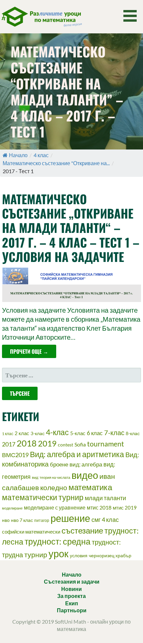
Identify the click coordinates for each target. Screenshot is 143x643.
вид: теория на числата (51, 477)
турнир (35, 554)
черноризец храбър (110, 555)
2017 (8, 444)
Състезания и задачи (71, 581)
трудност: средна (57, 541)
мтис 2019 (125, 508)
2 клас (22, 433)
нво (6, 520)
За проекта (71, 596)
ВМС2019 (15, 454)
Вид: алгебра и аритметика (77, 454)
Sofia (80, 444)
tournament (105, 444)
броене (59, 464)
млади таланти (105, 498)
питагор (41, 520)
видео (85, 475)
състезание (82, 530)
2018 (27, 443)
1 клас (7, 433)
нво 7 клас (22, 520)
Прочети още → (29, 351)
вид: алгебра (86, 464)
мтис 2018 (99, 507)
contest (65, 444)
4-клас (57, 432)
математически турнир (42, 497)
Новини (71, 589)
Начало (18, 155)
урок (59, 553)
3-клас (38, 433)
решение (70, 518)
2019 (47, 443)
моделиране (12, 508)
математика (90, 487)
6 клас (95, 432)
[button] (132, 16)
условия (78, 555)
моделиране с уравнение (54, 507)
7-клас (114, 432)
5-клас (77, 433)
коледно (53, 488)
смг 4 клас (105, 519)
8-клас (133, 433)
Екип (71, 603)
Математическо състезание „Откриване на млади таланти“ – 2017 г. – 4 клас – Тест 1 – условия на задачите (70, 227)
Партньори (71, 610)
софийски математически (31, 532)
